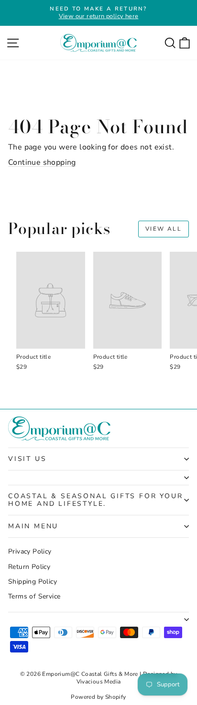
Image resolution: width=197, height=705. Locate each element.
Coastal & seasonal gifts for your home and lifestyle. (95, 499)
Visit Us (27, 458)
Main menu (33, 526)
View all (163, 229)
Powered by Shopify (98, 697)
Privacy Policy (30, 551)
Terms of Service (34, 596)
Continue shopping (42, 162)
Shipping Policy (32, 581)
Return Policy (29, 566)
